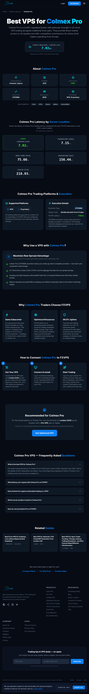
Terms (72, 680)
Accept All (78, 687)
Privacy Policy (29, 628)
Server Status (73, 603)
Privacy (79, 680)
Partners (6, 631)
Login (63, 3)
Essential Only (64, 687)
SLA (85, 680)
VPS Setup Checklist (75, 606)
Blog (69, 594)
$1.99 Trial (50, 609)
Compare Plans (28, 571)
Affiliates (6, 634)
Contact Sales (61, 571)
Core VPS (49, 591)
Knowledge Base (74, 591)
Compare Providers (75, 600)
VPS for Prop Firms (53, 606)
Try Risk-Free (45, 571)
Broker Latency (15, 11)
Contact (5, 640)
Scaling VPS (50, 597)
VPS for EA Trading (53, 603)
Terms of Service (30, 625)
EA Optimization (52, 616)
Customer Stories (9, 628)
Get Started (74, 3)
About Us (6, 625)
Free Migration (51, 613)
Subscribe (77, 661)
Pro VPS (49, 594)
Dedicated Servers (52, 600)
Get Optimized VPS (44, 433)
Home (5, 11)
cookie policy (37, 689)
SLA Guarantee (29, 631)
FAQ (69, 609)
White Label (7, 637)
